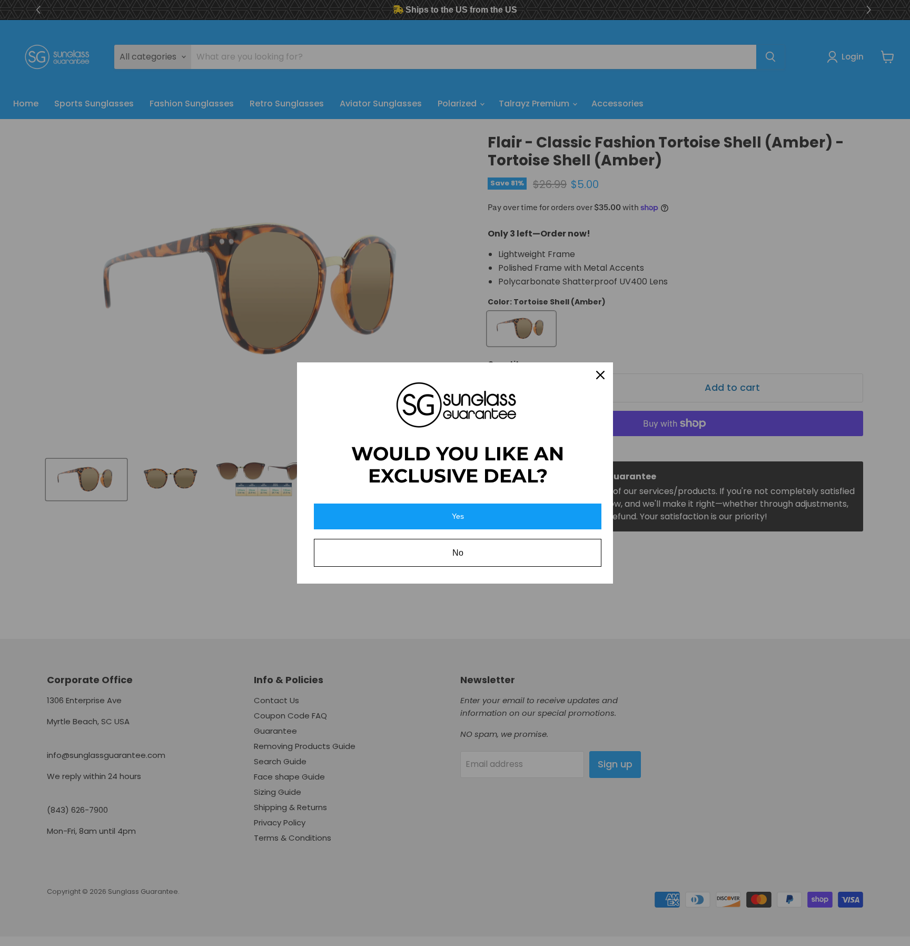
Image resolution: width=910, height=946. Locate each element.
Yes (458, 516)
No (457, 552)
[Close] (600, 375)
